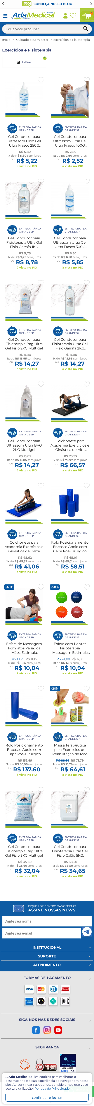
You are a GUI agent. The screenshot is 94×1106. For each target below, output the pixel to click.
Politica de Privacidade (52, 1089)
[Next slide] (91, 3)
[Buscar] (86, 29)
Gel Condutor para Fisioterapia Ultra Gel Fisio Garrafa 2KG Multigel (70, 346)
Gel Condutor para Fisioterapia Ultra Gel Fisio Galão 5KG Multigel (70, 853)
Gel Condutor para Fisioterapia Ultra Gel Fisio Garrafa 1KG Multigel (24, 244)
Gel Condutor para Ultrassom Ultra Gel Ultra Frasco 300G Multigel (70, 244)
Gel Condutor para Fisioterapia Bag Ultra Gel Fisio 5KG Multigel (24, 851)
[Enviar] (87, 932)
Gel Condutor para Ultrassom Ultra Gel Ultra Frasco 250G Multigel (24, 143)
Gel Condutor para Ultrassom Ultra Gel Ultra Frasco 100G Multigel (70, 143)
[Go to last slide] (3, 3)
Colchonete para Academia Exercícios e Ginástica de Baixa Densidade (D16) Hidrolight (24, 551)
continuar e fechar (47, 1097)
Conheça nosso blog (52, 4)
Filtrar (32, 60)
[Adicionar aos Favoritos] (41, 80)
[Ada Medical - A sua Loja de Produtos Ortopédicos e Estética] (33, 19)
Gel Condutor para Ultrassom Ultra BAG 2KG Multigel (24, 445)
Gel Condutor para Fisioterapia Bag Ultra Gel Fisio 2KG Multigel (24, 343)
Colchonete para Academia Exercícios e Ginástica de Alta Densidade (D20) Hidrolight (69, 450)
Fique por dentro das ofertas (52, 908)
